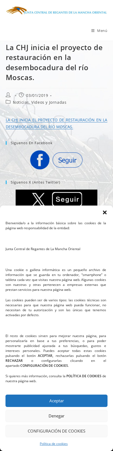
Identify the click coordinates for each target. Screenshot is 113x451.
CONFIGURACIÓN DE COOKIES (56, 431)
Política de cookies (54, 443)
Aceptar (56, 400)
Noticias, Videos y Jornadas (39, 102)
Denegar (56, 416)
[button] (105, 212)
